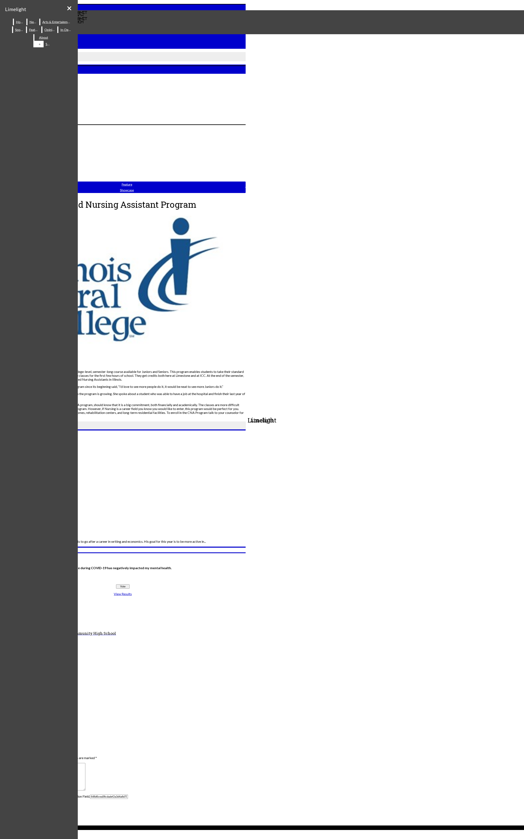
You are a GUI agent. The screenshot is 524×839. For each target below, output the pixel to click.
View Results (123, 594)
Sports (19, 30)
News (33, 22)
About (43, 37)
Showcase (127, 190)
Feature (34, 30)
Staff (49, 44)
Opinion (50, 30)
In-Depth (66, 30)
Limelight (15, 9)
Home (20, 22)
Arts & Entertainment (57, 22)
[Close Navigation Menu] (69, 8)
